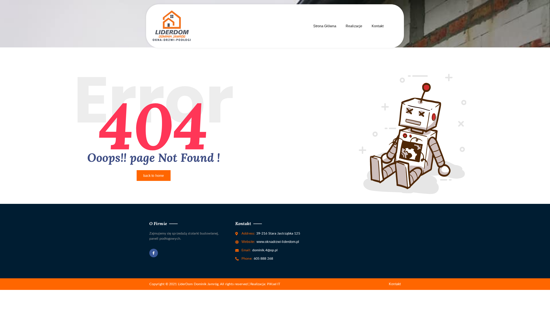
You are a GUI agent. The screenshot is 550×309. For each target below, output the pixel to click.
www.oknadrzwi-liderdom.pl (270, 242)
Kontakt (377, 26)
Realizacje (354, 26)
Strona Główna (324, 26)
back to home (153, 175)
